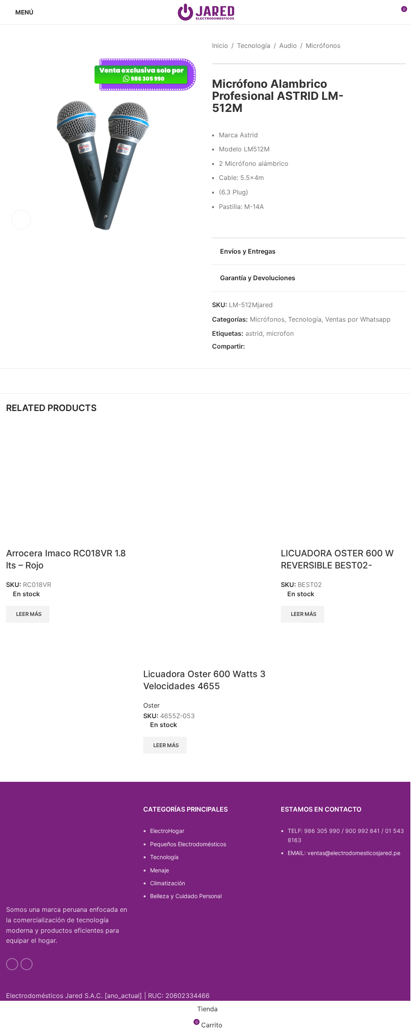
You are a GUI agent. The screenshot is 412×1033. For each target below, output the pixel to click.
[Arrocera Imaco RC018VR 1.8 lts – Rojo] (66, 486)
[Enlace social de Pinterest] (269, 346)
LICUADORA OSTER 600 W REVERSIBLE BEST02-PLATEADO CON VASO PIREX (342, 565)
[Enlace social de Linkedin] (279, 346)
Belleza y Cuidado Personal (186, 896)
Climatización (167, 883)
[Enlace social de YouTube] (12, 964)
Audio (288, 45)
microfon (280, 333)
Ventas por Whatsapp (358, 319)
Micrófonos (323, 45)
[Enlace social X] (259, 346)
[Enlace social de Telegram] (288, 346)
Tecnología (253, 45)
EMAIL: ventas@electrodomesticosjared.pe (344, 852)
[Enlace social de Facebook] (250, 346)
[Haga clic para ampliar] (21, 220)
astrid (254, 333)
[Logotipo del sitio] (206, 11)
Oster (151, 705)
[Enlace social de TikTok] (27, 964)
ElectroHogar (167, 830)
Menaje (159, 870)
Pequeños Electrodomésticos (188, 844)
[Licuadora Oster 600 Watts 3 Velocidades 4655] (203, 486)
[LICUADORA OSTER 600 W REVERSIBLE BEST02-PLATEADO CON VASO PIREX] (341, 486)
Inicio (220, 45)
